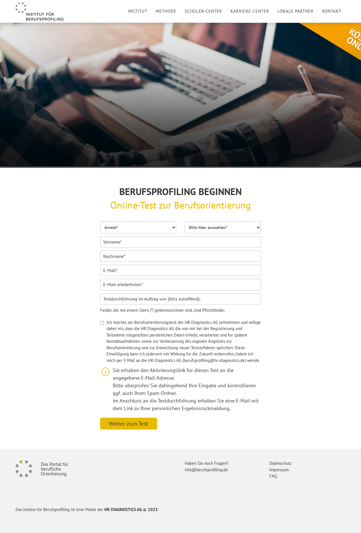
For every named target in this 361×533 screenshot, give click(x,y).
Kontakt (331, 11)
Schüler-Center (203, 11)
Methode (166, 11)
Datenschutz (280, 463)
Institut (137, 11)
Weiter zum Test (128, 423)
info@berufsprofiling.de (206, 469)
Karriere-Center (249, 11)
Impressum (279, 469)
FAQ (273, 476)
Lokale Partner (296, 11)
